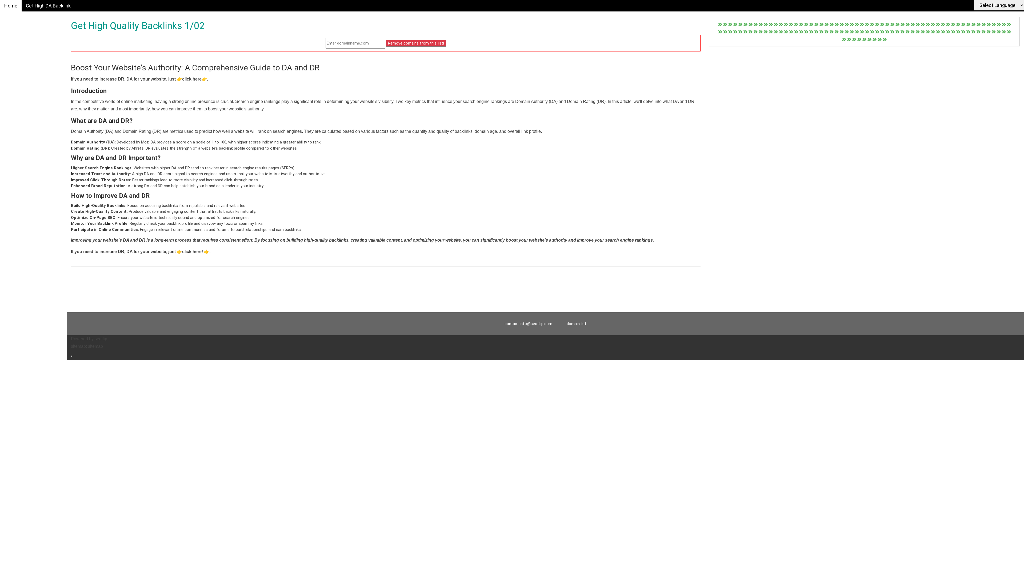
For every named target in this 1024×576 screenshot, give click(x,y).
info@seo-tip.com (536, 323)
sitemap (95, 346)
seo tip (101, 339)
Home (10, 6)
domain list (576, 323)
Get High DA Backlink (48, 6)
